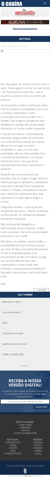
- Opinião (37, 450)
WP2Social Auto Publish (15, 476)
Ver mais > (25, 366)
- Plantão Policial (12, 453)
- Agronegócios (12, 442)
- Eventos (37, 445)
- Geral (12, 450)
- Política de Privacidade (25, 433)
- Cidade (13, 445)
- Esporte (12, 448)
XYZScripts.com (38, 476)
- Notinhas (37, 448)
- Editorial (37, 442)
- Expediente (25, 427)
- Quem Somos (25, 425)
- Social (37, 453)
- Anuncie (25, 430)
